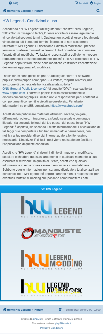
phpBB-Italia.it (63, 323)
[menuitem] (13, 3)
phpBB (37, 318)
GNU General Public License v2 (24, 88)
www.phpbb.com (13, 93)
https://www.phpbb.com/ (66, 105)
